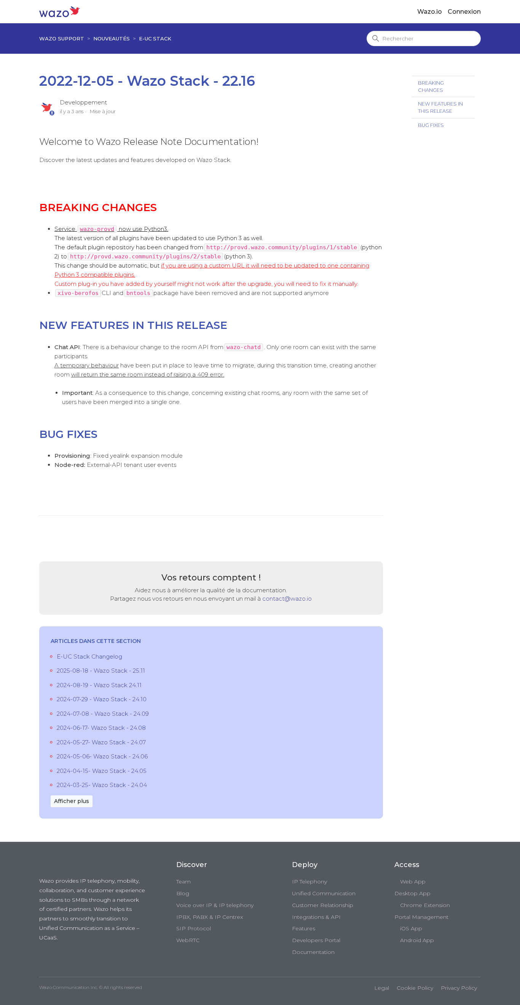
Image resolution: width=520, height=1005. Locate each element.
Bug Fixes (431, 125)
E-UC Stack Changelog (89, 656)
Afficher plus (71, 801)
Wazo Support (61, 38)
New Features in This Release (440, 107)
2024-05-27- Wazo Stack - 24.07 (101, 742)
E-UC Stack (155, 38)
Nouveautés (111, 38)
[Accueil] (59, 11)
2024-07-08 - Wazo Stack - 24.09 (103, 713)
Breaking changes (431, 86)
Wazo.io (429, 11)
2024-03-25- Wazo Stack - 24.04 (102, 785)
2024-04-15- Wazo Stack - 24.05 (102, 770)
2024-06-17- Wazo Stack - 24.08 (101, 727)
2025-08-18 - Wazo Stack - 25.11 (101, 670)
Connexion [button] (464, 11)
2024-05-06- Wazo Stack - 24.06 (102, 756)
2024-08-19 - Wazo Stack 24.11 (99, 685)
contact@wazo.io (287, 598)
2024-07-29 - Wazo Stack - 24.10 (102, 699)
